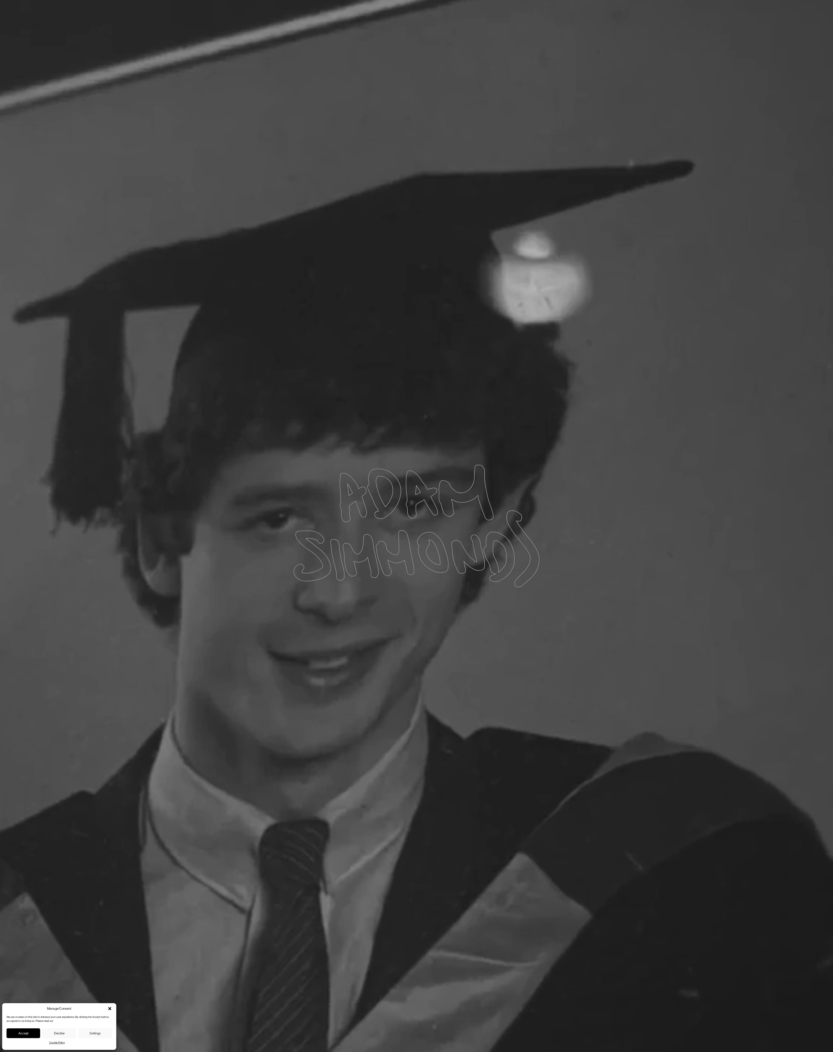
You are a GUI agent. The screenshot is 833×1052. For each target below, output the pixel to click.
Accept (23, 1033)
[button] (110, 1008)
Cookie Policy (57, 1042)
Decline (59, 1033)
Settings (95, 1033)
